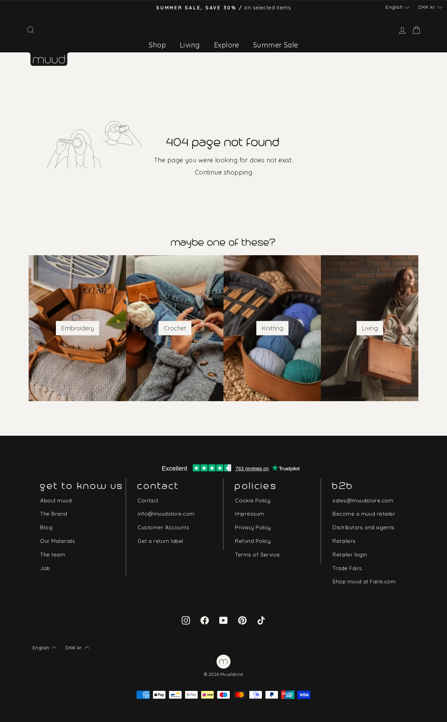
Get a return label (160, 541)
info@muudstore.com (166, 513)
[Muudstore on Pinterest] (242, 619)
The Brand (53, 513)
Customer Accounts (163, 527)
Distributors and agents (363, 527)
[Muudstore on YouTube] (223, 619)
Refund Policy (253, 541)
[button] (397, 7)
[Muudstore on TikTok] (261, 619)
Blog (46, 527)
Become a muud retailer (363, 513)
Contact (148, 500)
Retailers (344, 541)
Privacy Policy (253, 527)
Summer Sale (275, 44)
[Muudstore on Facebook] (204, 619)
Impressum (249, 513)
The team (52, 554)
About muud (56, 500)
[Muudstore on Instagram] (186, 619)
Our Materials (57, 541)
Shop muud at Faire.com (364, 581)
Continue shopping (223, 172)
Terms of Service (257, 554)
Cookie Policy (252, 500)
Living (190, 44)
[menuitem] (157, 44)
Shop (157, 44)
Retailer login (349, 554)
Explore (226, 44)
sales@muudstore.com (362, 500)
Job (45, 568)
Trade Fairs (347, 568)
